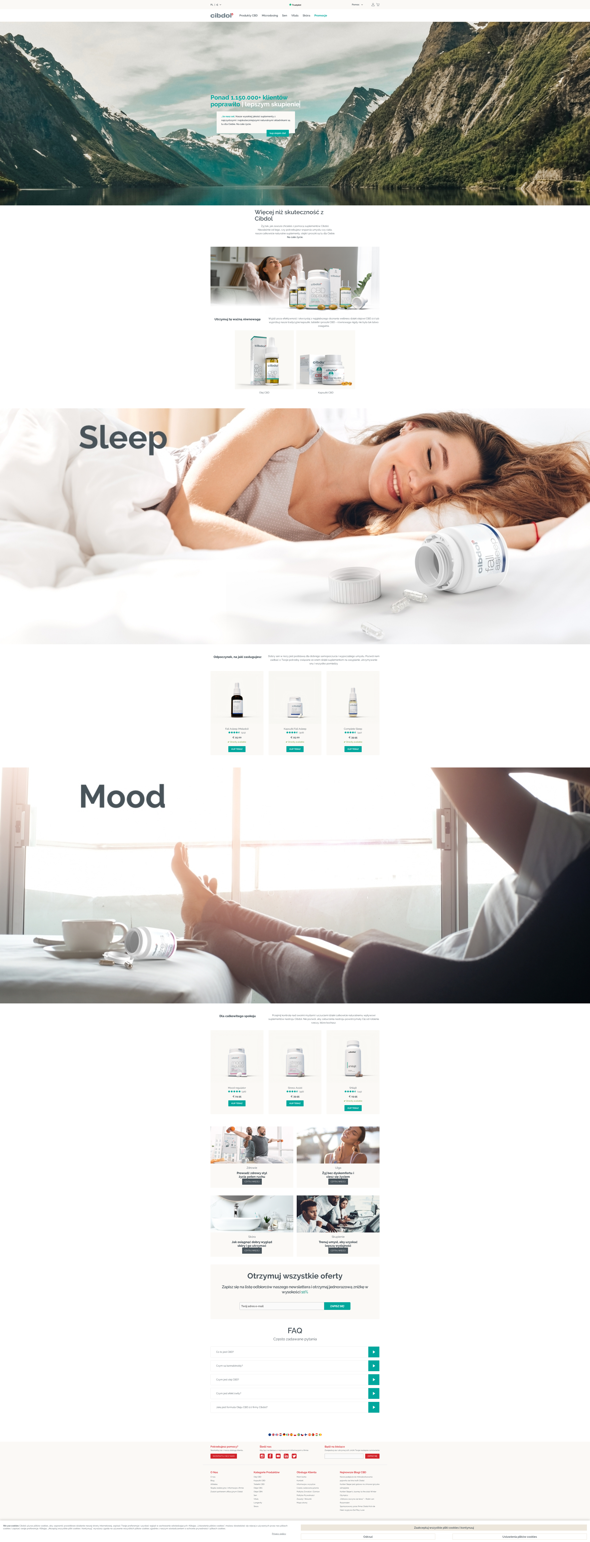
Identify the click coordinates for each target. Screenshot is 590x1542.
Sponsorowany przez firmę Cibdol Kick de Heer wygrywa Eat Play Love (357, 1508)
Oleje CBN (258, 1492)
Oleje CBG (258, 1488)
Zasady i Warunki (304, 1499)
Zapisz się (372, 1456)
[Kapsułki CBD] (325, 359)
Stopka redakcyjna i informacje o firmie (227, 1488)
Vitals (256, 1499)
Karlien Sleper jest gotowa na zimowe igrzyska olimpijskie (360, 1486)
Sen (255, 1495)
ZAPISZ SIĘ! (337, 1306)
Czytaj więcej (252, 1181)
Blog (212, 1480)
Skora (256, 1506)
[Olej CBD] (264, 359)
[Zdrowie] (251, 1128)
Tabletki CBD (259, 1484)
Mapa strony (302, 1503)
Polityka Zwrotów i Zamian (308, 1492)
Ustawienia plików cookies (519, 1536)
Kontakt (300, 1480)
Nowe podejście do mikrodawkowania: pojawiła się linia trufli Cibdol (356, 1479)
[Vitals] (338, 1197)
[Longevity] (251, 1197)
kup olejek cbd (278, 133)
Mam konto (301, 1477)
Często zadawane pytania (308, 1488)
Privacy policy (279, 1533)
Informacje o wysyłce (306, 1484)
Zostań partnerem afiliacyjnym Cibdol (226, 1492)
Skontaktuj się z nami (224, 1456)
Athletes (214, 1484)
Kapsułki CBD (259, 1480)
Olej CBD (257, 1477)
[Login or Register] (373, 5)
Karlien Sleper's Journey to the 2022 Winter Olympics (358, 1493)
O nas (212, 1477)
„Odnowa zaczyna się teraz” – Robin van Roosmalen (357, 1501)
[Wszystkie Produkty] (338, 1128)
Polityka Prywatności (306, 1495)
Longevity (258, 1503)
